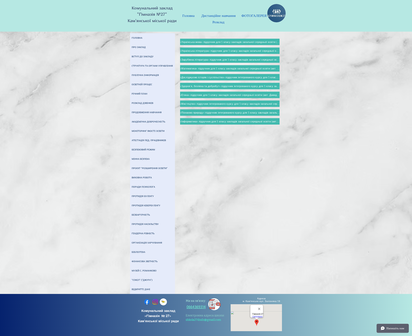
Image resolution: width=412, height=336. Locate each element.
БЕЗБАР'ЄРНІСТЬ (141, 214)
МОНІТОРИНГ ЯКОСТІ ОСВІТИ (148, 131)
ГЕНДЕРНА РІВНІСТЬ (143, 233)
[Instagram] (155, 301)
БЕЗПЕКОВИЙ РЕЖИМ (143, 149)
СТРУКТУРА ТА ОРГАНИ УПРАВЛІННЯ (152, 65)
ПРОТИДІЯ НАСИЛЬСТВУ (145, 224)
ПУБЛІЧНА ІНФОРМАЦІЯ (145, 75)
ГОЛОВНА (137, 37)
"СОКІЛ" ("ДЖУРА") (142, 280)
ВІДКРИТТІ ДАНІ (141, 289)
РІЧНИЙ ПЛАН (139, 93)
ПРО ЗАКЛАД (139, 47)
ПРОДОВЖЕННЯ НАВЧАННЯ (147, 112)
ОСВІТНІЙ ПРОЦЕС (142, 84)
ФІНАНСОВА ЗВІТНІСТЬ (145, 261)
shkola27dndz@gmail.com (203, 320)
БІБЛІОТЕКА (138, 252)
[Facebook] (146, 301)
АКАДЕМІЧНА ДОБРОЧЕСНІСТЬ (148, 121)
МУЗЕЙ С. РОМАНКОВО (144, 270)
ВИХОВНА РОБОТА (142, 177)
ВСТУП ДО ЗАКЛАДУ (143, 56)
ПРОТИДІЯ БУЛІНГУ (143, 196)
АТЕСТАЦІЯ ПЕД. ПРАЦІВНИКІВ (149, 140)
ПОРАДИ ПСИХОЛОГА (143, 186)
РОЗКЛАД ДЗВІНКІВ (142, 103)
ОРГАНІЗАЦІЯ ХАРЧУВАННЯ (147, 242)
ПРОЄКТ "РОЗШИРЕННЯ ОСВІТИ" (150, 168)
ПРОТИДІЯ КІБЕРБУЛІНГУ (146, 205)
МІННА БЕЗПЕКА (141, 158)
